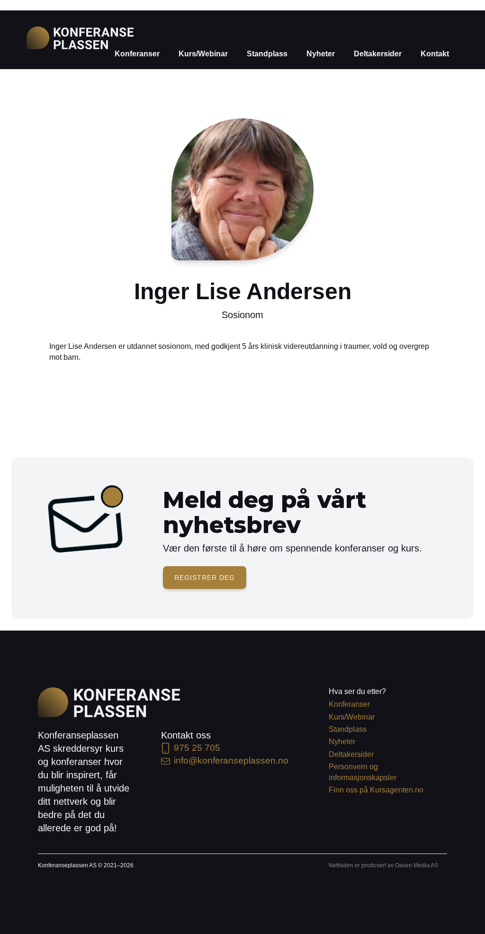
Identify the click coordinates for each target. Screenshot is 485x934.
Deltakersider (378, 54)
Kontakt (435, 54)
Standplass (267, 54)
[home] (80, 38)
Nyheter (320, 54)
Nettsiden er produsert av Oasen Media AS (383, 865)
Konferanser (137, 54)
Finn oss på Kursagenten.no (376, 790)
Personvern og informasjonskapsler (362, 772)
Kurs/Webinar (203, 54)
